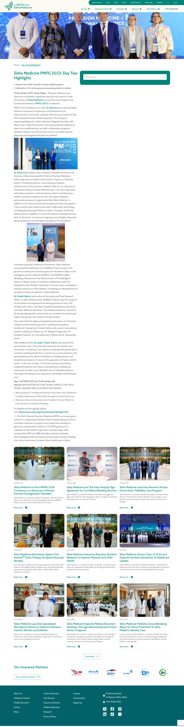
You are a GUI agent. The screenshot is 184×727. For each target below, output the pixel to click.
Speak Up (77, 702)
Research (48, 711)
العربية (175, 2)
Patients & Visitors (22, 698)
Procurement (79, 698)
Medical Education (52, 707)
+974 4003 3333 (171, 9)
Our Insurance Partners (26, 677)
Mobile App (148, 2)
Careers (76, 693)
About (108, 2)
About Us (18, 693)
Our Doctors (49, 698)
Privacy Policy (50, 716)
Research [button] (135, 9)
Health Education (21, 702)
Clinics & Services (51, 693)
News (116, 2)
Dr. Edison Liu (20, 172)
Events (124, 2)
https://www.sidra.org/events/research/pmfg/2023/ (43, 412)
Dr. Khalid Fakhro (22, 296)
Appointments (97, 2)
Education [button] (120, 9)
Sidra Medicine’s (36, 100)
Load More (89, 656)
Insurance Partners (52, 702)
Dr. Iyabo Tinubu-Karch (45, 342)
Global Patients (136, 2)
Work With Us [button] (152, 9)
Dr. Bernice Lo (53, 107)
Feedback (160, 2)
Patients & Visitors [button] (102, 9)
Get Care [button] (84, 9)
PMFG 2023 (41, 103)
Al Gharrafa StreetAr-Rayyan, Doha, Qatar (116, 695)
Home (16, 65)
